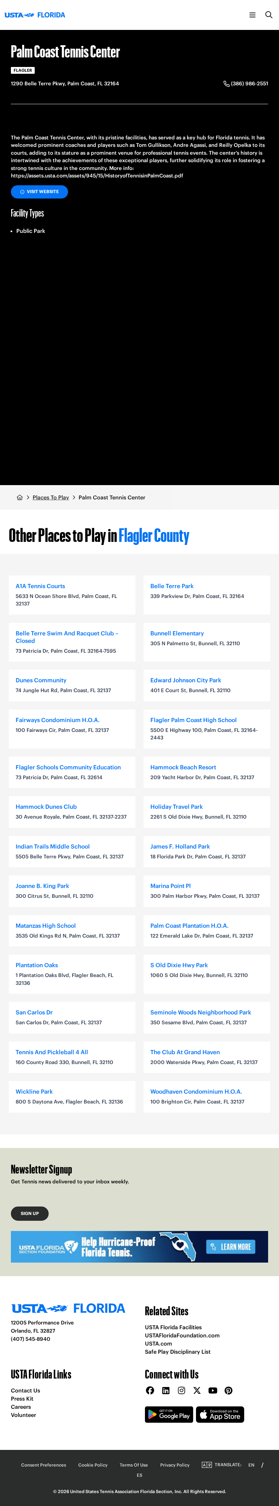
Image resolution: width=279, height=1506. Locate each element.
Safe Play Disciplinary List (178, 1351)
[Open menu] (252, 15)
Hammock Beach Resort (183, 767)
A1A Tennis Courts (40, 586)
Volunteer (23, 1414)
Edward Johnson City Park (185, 680)
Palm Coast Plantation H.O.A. (189, 925)
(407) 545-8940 (30, 1339)
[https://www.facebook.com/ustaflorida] (150, 1391)
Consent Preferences (43, 1465)
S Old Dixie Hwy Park (179, 965)
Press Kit (22, 1398)
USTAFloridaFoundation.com (182, 1335)
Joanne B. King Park (42, 886)
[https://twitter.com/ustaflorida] (197, 1391)
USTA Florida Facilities (173, 1327)
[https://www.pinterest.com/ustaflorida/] (228, 1391)
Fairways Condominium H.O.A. (58, 720)
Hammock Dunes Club (46, 806)
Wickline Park (34, 1091)
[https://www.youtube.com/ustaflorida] (213, 1391)
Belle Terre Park (172, 586)
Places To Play (51, 497)
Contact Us (25, 1390)
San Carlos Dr (34, 1012)
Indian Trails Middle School (53, 846)
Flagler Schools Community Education (68, 767)
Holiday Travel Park (176, 806)
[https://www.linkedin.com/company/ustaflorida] (166, 1391)
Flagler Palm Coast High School (193, 720)
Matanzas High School (46, 925)
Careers (21, 1406)
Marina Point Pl (170, 886)
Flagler (23, 70)
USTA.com (158, 1343)
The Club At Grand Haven (185, 1052)
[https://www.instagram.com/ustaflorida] (181, 1391)
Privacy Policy (175, 1465)
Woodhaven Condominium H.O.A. (196, 1091)
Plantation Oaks (37, 965)
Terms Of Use (134, 1465)
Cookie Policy (93, 1465)
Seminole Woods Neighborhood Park (200, 1012)
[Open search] (269, 15)
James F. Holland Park (180, 846)
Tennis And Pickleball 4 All (52, 1052)
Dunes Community (41, 680)
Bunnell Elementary (177, 633)
